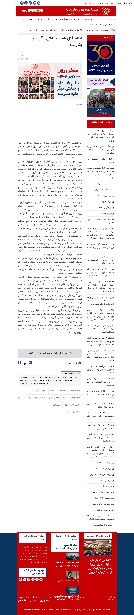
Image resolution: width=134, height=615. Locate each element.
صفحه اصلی (110, 19)
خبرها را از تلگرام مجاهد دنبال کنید (50, 353)
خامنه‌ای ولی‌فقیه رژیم (37, 397)
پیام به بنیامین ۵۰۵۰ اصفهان (102, 474)
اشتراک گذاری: (75, 363)
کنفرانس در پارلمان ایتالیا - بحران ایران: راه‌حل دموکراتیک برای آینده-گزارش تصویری (100, 566)
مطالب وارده (34, 30)
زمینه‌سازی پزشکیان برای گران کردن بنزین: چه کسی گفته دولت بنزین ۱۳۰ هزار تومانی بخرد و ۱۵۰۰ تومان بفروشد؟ (100, 233)
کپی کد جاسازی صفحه (71, 373)
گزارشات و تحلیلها (57, 30)
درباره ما (103, 25)
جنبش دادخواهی (35, 19)
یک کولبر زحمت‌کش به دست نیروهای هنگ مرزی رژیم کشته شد (100, 248)
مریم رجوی (57, 404)
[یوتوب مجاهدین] (30, 3)
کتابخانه (112, 25)
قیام (64, 397)
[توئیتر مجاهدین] (26, 3)
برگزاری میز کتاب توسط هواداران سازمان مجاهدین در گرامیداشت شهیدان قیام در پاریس (100, 135)
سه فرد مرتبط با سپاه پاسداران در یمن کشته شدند (100, 405)
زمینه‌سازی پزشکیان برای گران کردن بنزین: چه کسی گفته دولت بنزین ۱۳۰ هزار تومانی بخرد (93, 3)
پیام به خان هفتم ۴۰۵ (104, 184)
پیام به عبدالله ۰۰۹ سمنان (103, 486)
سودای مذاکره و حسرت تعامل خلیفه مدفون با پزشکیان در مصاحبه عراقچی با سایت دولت (100, 273)
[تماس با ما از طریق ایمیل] (37, 579)
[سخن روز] (50, 81)
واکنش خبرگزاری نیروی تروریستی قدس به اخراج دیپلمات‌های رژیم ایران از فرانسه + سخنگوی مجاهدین (100, 314)
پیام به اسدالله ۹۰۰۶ (105, 462)
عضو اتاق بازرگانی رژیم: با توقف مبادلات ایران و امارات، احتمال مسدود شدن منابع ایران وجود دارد (100, 173)
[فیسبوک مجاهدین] (22, 3)
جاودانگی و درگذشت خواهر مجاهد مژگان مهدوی (100, 427)
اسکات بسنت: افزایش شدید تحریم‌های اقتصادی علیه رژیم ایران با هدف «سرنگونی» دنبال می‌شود (100, 355)
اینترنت (52, 390)
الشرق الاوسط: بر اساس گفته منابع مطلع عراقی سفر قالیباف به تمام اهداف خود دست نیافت (100, 341)
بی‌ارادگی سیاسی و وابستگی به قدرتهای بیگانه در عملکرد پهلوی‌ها (100, 150)
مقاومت (69, 30)
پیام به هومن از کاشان (104, 510)
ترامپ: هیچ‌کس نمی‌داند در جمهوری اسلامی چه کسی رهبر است (100, 370)
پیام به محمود (108, 201)
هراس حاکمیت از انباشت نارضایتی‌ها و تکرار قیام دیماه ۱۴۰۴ (100, 416)
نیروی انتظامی (41, 390)
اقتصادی (78, 30)
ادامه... (31, 562)
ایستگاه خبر (98, 19)
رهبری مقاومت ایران (72, 404)
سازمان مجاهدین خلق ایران (69, 390)
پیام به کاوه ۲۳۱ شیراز (105, 468)
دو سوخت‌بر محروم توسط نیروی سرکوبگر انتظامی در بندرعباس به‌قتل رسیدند (100, 260)
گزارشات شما (93, 25)
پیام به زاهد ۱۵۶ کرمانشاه (103, 504)
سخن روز (104, 30)
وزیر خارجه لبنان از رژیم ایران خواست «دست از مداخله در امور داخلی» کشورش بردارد (100, 301)
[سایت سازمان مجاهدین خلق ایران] (66, 11)
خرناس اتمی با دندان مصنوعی (69, 581)
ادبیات (23, 19)
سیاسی (95, 30)
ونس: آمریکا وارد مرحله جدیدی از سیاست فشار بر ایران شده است (100, 395)
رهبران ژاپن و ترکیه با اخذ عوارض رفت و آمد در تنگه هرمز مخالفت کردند (100, 329)
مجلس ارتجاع (54, 397)
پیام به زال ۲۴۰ (107, 480)
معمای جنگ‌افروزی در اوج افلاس (100, 221)
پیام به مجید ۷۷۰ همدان (103, 492)
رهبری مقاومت (66, 19)
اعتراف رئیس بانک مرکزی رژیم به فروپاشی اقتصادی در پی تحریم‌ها (100, 382)
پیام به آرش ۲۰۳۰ (106, 207)
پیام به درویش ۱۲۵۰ (105, 195)
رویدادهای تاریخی (51, 19)
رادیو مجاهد (87, 19)
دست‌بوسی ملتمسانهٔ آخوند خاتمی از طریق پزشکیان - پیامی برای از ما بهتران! (100, 438)
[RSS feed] (38, 3)
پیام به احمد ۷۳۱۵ (106, 213)
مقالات (77, 19)
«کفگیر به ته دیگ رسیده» (103, 525)
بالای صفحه (111, 597)
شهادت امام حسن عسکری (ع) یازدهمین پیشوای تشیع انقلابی (100, 517)
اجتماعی (86, 30)
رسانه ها (44, 30)
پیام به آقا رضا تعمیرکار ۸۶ (103, 190)
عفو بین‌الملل (75, 397)
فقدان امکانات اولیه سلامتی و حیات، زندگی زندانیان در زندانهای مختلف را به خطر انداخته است (100, 286)
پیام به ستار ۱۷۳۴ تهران (104, 498)
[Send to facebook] (19, 362)
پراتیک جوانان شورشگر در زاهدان (100, 160)
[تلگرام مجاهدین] (34, 3)
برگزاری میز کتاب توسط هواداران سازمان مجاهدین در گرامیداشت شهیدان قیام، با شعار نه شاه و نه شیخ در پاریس (100, 452)
